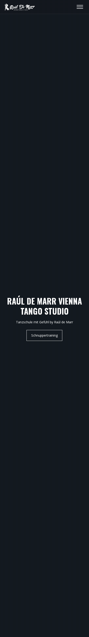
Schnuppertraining (44, 335)
